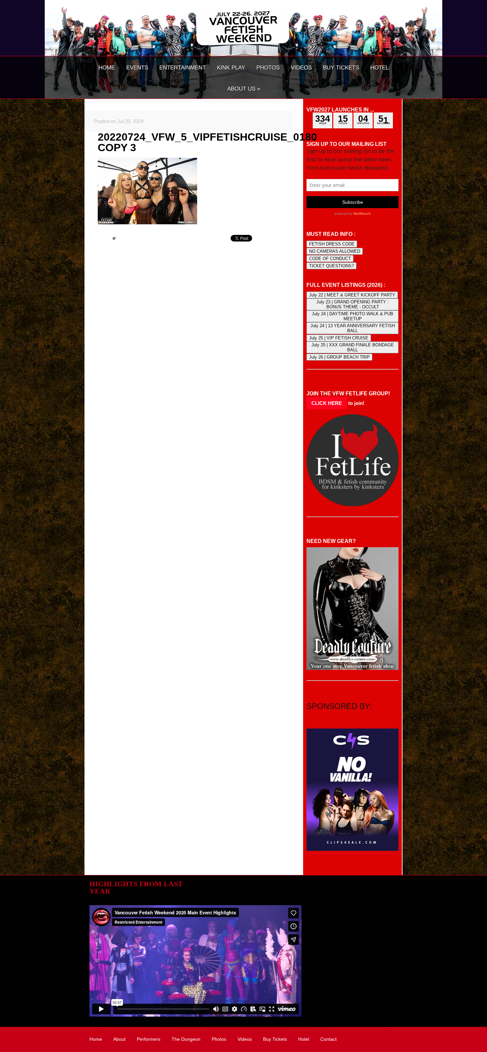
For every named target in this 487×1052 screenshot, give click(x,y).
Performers (148, 1039)
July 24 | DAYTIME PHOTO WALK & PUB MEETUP (352, 316)
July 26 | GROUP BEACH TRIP (339, 357)
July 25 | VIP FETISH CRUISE (338, 337)
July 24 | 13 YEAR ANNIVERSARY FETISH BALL (352, 328)
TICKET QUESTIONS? (331, 265)
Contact (328, 1039)
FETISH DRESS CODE (331, 243)
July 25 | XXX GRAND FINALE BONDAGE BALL (352, 347)
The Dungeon (186, 1039)
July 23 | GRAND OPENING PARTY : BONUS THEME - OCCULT (352, 304)
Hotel (303, 1039)
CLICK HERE (326, 403)
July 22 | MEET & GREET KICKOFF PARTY (352, 294)
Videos (245, 1039)
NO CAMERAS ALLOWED (334, 251)
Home (95, 1039)
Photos (219, 1039)
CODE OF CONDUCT (330, 258)
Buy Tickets (275, 1039)
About (119, 1039)
